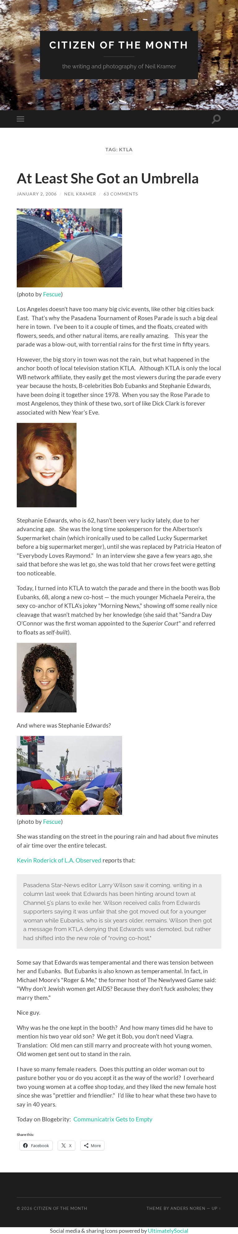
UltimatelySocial (168, 1230)
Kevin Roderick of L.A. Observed (59, 860)
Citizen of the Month (119, 45)
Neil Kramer (80, 193)
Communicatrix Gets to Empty (112, 1119)
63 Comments (121, 193)
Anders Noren (187, 1208)
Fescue (52, 294)
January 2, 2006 (37, 193)
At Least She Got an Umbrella (108, 178)
